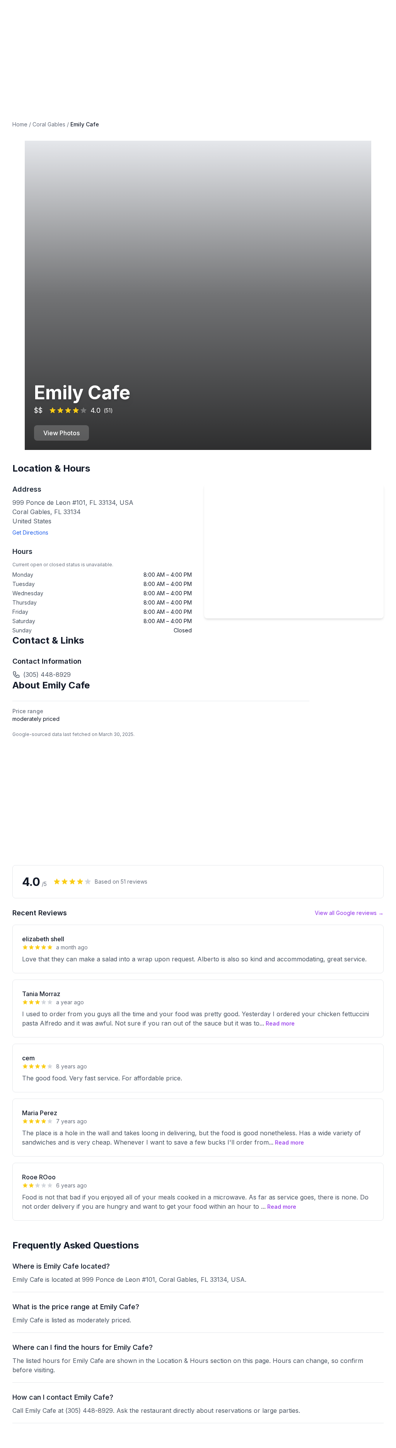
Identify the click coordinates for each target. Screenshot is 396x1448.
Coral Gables (48, 124)
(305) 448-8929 (47, 674)
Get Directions (30, 532)
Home (19, 124)
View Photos (61, 433)
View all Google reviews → (349, 913)
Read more (280, 1023)
